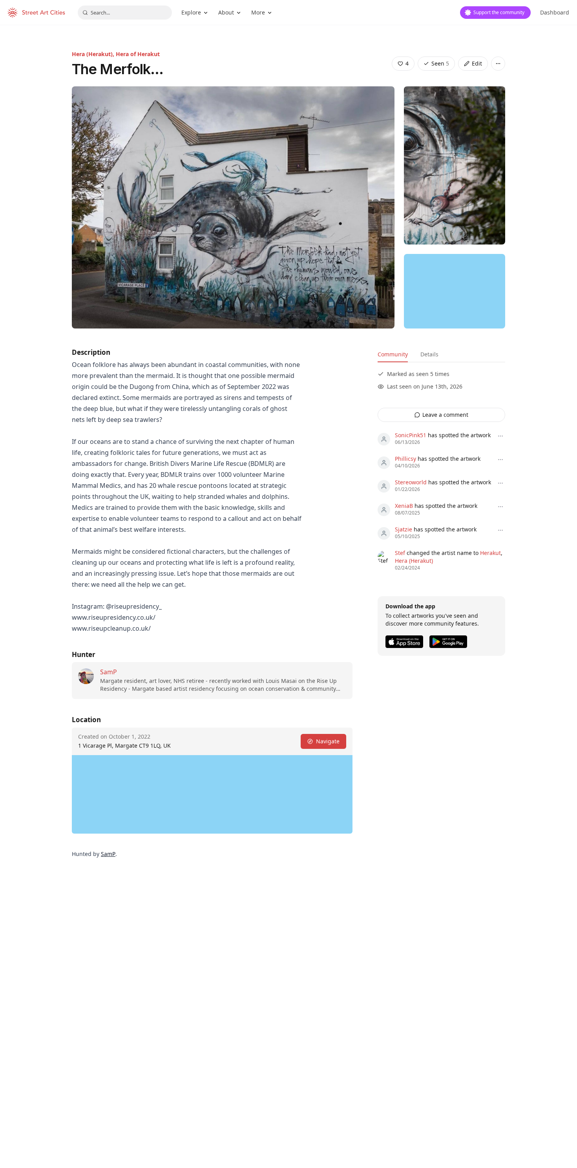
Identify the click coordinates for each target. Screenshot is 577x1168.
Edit (477, 63)
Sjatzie (403, 529)
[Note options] (500, 436)
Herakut (490, 553)
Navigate (328, 741)
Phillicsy (405, 458)
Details (429, 354)
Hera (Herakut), (94, 54)
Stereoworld (411, 482)
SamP (108, 672)
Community (393, 354)
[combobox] (125, 12)
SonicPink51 (410, 435)
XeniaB (404, 505)
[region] (454, 291)
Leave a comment (445, 414)
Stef (400, 553)
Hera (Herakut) (414, 560)
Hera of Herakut (138, 54)
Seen (440, 63)
